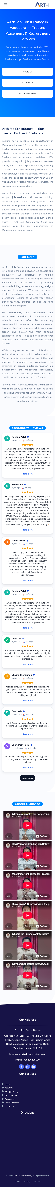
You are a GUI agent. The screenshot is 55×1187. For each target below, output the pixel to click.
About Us (9, 1088)
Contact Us (9, 1106)
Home (7, 1084)
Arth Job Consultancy (22, 1175)
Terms (17, 1181)
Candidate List (11, 1095)
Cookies (37, 1181)
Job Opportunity (11, 1091)
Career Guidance (12, 1102)
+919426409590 (31, 1059)
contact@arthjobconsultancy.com (30, 1054)
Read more (28, 474)
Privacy (27, 1181)
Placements (10, 1099)
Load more (27, 778)
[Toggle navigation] (5, 4)
